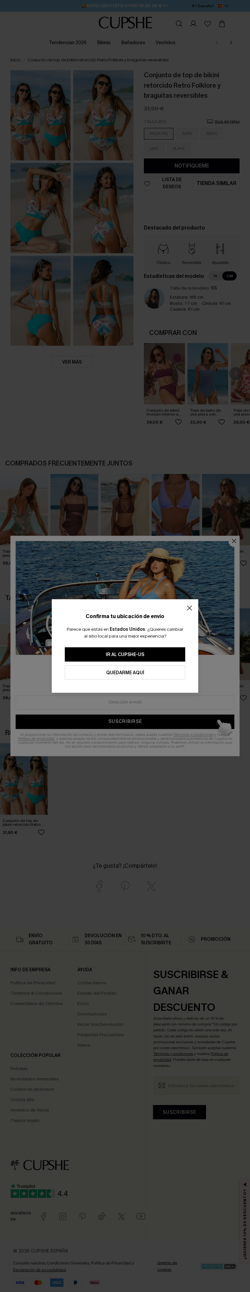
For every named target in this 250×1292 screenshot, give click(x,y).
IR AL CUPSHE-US (125, 655)
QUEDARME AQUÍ (125, 673)
